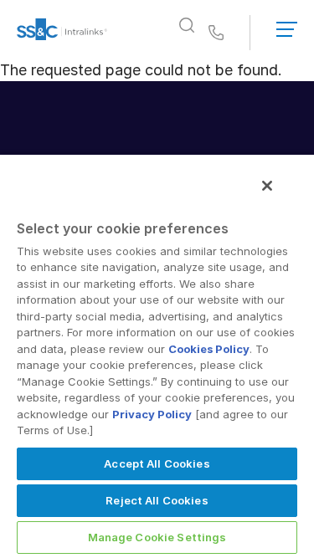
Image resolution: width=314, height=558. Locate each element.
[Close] (267, 185)
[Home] (62, 32)
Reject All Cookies (157, 500)
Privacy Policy (152, 414)
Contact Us (216, 33)
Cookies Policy (209, 349)
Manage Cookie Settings (157, 537)
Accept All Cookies (156, 463)
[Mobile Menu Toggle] (286, 26)
